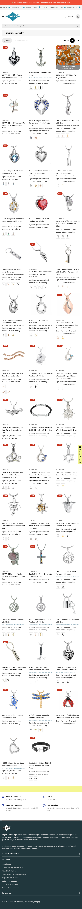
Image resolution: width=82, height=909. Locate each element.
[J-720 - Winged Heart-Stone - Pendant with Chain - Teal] (13, 184)
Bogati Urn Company (16, 902)
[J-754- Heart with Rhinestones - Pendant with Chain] (41, 155)
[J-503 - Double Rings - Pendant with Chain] (41, 305)
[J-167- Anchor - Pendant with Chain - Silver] (31, 88)
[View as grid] (72, 40)
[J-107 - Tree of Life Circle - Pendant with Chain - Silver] (58, 587)
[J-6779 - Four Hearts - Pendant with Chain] (68, 105)
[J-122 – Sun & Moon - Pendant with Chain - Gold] (13, 634)
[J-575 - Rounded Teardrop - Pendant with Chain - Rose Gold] (8, 335)
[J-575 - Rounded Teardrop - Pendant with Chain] (14, 305)
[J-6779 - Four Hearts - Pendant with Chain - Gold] (68, 135)
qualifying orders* (15, 808)
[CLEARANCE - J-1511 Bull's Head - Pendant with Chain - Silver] (58, 536)
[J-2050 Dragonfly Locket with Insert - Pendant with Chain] (14, 203)
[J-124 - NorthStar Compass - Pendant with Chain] (41, 604)
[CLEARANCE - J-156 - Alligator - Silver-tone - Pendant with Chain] (14, 410)
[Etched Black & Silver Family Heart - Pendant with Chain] (68, 652)
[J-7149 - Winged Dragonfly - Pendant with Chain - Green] (36, 730)
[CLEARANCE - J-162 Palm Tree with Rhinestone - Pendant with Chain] (14, 506)
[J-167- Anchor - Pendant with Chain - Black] (40, 88)
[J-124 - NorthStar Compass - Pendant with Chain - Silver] (31, 634)
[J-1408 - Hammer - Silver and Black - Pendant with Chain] (41, 652)
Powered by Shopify (32, 902)
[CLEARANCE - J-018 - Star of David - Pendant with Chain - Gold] (63, 485)
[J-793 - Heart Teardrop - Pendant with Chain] (68, 155)
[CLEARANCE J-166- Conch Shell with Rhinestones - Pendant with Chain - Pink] (36, 287)
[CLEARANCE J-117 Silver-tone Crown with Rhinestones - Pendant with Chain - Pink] (8, 488)
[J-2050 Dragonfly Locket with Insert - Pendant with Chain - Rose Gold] (13, 234)
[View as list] (78, 40)
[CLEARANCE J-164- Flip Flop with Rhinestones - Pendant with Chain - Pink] (68, 237)
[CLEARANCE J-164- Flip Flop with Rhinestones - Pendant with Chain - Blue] (63, 237)
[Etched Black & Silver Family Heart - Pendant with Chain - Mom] (58, 682)
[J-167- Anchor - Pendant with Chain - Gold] (36, 88)
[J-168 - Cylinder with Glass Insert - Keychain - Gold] (13, 284)
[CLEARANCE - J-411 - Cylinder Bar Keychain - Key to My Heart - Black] (8, 680)
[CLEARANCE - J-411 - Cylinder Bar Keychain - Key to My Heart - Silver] (4, 680)
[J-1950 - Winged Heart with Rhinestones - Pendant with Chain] (41, 105)
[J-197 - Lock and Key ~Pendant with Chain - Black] (63, 634)
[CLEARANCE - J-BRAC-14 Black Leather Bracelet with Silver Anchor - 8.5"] (36, 778)
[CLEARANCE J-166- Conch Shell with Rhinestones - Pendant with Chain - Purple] (45, 287)
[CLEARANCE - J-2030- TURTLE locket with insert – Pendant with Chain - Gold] (31, 539)
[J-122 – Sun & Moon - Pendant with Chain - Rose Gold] (8, 634)
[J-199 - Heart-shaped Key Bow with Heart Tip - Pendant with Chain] (68, 254)
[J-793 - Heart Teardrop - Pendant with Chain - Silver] (58, 186)
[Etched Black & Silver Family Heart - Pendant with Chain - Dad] (63, 682)
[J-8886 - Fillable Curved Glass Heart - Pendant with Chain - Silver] (4, 778)
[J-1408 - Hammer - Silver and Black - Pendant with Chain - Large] (31, 682)
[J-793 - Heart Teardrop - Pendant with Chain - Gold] (63, 186)
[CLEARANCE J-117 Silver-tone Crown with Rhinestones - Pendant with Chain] (14, 455)
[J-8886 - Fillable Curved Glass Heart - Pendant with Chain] (14, 748)
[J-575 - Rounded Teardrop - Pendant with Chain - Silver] (4, 335)
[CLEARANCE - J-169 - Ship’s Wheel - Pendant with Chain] (68, 410)
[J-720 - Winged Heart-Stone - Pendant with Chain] (14, 155)
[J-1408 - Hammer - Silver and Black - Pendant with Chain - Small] (36, 682)
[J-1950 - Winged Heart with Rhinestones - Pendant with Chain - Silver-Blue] (31, 138)
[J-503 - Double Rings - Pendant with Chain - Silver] (31, 335)
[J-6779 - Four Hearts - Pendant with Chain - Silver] (58, 135)
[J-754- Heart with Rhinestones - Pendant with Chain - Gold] (36, 186)
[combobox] (41, 26)
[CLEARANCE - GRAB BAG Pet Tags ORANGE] (68, 57)
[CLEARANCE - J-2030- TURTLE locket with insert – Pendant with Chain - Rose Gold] (36, 539)
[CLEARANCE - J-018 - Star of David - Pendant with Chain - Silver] (58, 485)
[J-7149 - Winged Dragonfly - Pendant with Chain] (41, 700)
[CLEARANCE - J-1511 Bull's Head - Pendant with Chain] (68, 506)
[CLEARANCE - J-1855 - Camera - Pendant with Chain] (41, 356)
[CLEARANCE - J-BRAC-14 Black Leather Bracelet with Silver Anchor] (41, 748)
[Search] (77, 26)
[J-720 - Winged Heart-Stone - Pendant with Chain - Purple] (8, 184)
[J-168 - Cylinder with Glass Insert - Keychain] (14, 254)
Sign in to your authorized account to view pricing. (11, 82)
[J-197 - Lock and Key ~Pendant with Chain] (68, 604)
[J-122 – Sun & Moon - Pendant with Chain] (14, 604)
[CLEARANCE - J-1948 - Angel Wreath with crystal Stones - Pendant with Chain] (68, 356)
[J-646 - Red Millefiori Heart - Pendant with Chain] (41, 203)
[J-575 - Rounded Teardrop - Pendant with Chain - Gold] (13, 335)
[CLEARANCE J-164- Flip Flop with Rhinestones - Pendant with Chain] (68, 203)
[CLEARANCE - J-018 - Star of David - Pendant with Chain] (68, 455)
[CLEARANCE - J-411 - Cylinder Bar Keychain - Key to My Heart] (14, 652)
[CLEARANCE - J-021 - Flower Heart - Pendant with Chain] (14, 57)
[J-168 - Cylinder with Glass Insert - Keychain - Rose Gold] (8, 284)
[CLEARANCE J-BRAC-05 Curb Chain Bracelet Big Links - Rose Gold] (4, 386)
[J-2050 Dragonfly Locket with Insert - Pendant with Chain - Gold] (4, 234)
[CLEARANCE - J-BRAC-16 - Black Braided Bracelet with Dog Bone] (41, 410)
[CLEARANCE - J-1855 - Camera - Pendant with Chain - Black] (36, 386)
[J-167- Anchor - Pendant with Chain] (41, 57)
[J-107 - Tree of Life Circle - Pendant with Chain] (68, 556)
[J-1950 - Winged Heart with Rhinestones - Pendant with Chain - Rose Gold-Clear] (36, 138)
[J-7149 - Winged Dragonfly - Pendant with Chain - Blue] (31, 730)
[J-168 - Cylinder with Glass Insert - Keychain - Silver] (4, 284)
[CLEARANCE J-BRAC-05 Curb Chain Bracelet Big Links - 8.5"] (8, 392)
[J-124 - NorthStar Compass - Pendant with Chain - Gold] (40, 634)
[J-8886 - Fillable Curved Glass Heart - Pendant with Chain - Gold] (13, 778)
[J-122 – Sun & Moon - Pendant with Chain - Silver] (4, 634)
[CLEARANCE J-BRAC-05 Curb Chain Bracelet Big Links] (14, 356)
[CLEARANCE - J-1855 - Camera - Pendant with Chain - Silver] (31, 386)
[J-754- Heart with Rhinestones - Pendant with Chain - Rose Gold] (40, 186)
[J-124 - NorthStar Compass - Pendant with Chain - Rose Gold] (36, 634)
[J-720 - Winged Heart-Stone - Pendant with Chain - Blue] (4, 184)
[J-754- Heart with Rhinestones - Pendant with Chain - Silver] (31, 186)
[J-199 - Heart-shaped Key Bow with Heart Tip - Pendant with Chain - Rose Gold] (63, 287)
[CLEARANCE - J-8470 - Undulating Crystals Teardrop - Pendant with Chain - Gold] (63, 338)
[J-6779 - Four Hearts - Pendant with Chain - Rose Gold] (63, 135)
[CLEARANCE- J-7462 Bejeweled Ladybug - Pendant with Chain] (68, 700)
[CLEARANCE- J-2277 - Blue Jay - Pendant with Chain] (14, 700)
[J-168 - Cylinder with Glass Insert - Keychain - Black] (18, 284)
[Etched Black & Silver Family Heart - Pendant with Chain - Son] (68, 682)
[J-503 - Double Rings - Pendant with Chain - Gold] (36, 335)
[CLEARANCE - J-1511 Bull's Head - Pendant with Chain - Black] (68, 536)
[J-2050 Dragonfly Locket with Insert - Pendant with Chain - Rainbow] (8, 234)
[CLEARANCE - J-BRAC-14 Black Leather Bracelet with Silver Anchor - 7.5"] (31, 778)
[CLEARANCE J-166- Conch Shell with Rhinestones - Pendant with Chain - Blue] (40, 287)
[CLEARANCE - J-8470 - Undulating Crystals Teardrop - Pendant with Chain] (68, 305)
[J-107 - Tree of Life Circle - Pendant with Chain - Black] (63, 587)
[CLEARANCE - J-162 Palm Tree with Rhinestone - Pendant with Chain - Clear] (4, 539)
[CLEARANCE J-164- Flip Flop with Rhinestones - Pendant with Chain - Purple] (58, 237)
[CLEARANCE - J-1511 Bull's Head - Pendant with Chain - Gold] (63, 536)
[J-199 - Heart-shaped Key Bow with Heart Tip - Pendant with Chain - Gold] (68, 287)
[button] (80, 454)
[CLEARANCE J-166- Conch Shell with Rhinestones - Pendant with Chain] (41, 254)
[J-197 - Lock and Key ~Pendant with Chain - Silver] (58, 634)
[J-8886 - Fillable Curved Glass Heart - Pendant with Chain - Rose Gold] (8, 778)
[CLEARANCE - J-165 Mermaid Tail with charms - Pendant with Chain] (14, 105)
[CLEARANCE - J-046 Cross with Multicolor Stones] (41, 556)
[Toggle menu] (3, 16)
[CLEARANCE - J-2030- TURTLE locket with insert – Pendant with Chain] (41, 506)
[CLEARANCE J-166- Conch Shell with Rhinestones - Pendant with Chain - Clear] (31, 287)
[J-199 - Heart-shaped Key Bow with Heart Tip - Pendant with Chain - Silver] (58, 287)
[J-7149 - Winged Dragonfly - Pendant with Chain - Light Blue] (40, 730)
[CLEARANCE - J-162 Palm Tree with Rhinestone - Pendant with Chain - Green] (8, 539)
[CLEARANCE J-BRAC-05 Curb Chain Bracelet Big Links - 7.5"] (4, 392)
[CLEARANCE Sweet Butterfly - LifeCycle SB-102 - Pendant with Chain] (14, 556)
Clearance (5, 72)
